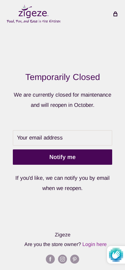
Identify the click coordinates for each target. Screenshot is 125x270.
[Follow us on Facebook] (50, 259)
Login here (94, 244)
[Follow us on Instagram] (62, 259)
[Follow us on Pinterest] (74, 259)
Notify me (62, 157)
